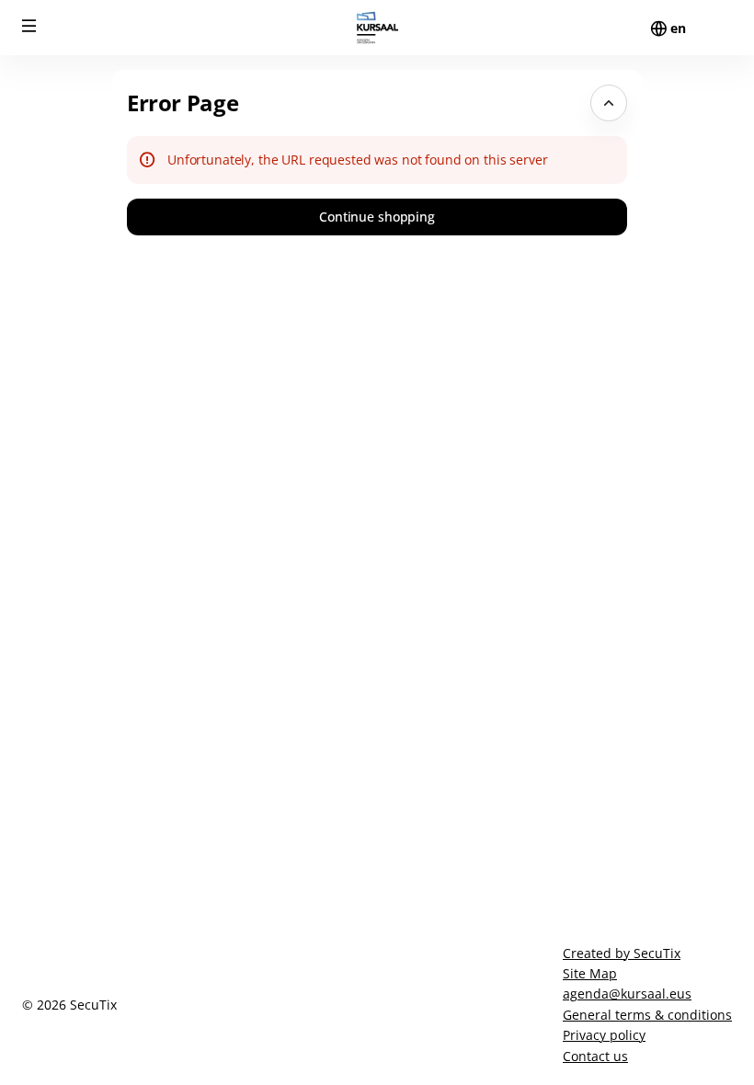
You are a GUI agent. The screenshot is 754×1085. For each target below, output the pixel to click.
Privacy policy (604, 1035)
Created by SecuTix (621, 953)
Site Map (590, 973)
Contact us (595, 1056)
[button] (29, 26)
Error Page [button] (182, 102)
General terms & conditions (647, 1014)
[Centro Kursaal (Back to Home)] (377, 27)
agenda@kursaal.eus (627, 993)
